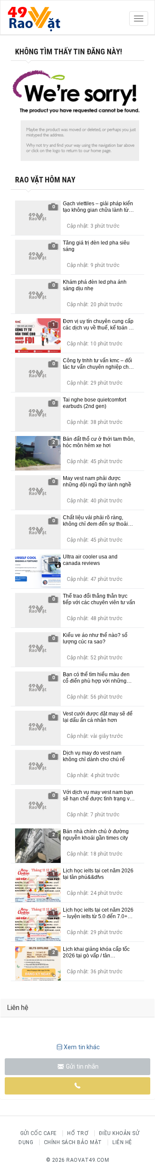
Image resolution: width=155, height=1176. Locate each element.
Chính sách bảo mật (73, 1142)
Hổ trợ (77, 1133)
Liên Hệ (122, 1142)
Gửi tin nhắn (82, 1066)
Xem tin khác (82, 1047)
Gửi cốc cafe (38, 1133)
